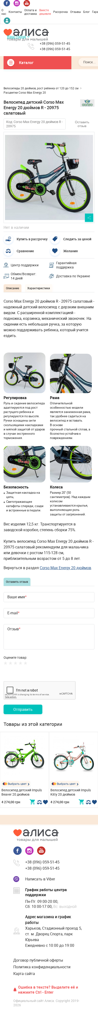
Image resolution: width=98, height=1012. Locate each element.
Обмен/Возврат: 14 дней (23, 276)
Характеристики (38, 288)
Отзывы (75, 12)
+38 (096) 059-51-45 (55, 43)
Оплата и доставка (30, 12)
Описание (12, 288)
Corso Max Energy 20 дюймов (65, 567)
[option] (49, 177)
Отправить (23, 709)
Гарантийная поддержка (66, 265)
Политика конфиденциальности (41, 966)
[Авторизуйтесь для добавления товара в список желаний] (45, 802)
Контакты (15, 12)
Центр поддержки (25, 265)
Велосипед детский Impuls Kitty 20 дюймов (70, 792)
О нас (3, 12)
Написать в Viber (40, 879)
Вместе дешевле (45, 12)
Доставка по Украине (73, 276)
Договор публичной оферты (38, 960)
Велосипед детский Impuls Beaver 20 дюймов (21, 792)
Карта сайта (24, 973)
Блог (86, 12)
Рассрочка (60, 12)
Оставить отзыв (82, 124)
